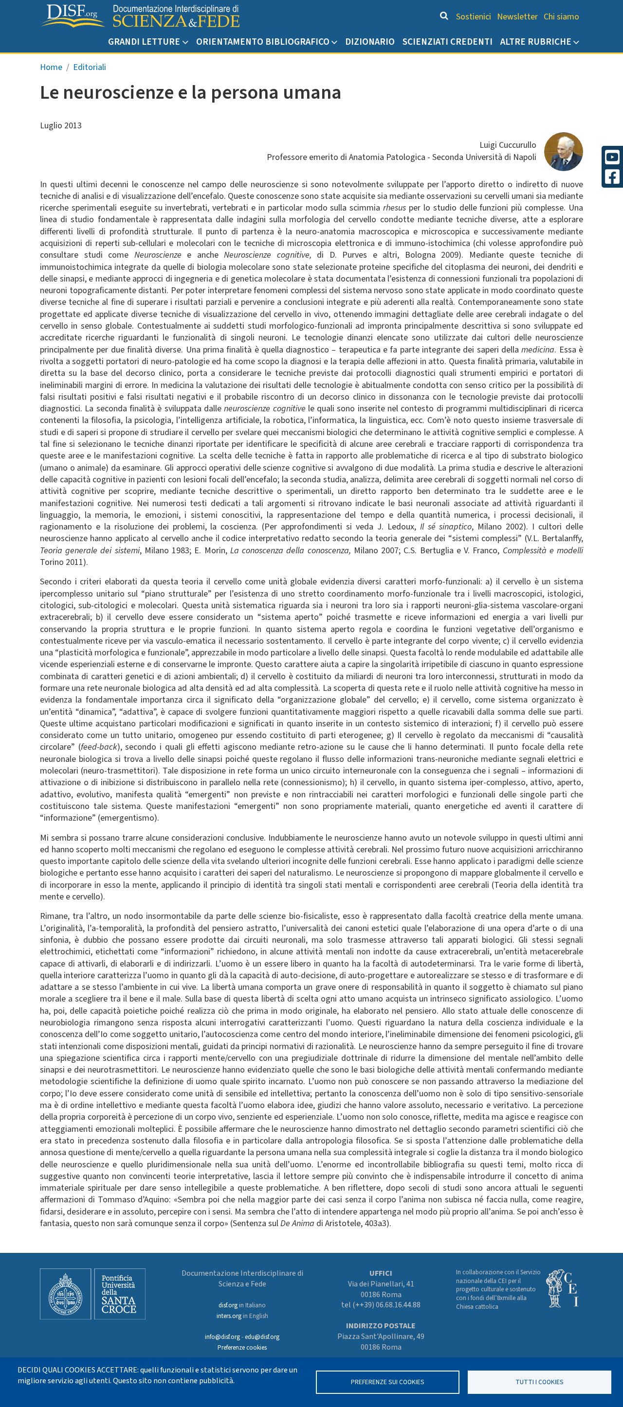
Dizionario (370, 42)
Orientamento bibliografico (263, 42)
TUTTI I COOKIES (539, 1382)
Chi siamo (561, 17)
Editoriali (89, 67)
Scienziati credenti (448, 42)
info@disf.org (222, 1337)
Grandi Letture (144, 42)
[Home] (139, 16)
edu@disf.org (262, 1337)
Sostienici (473, 17)
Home (51, 67)
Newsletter (517, 17)
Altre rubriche (535, 42)
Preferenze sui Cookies (387, 1382)
